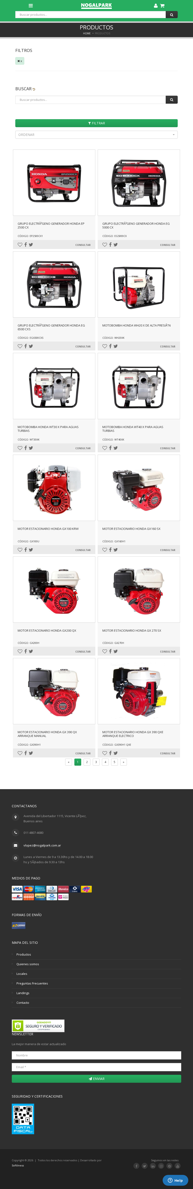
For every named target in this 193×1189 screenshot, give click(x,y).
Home (87, 33)
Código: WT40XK (113, 439)
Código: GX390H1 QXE (116, 744)
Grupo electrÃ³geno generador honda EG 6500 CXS (51, 327)
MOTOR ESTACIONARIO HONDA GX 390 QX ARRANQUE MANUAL (47, 734)
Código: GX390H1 (29, 744)
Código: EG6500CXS (30, 337)
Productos (23, 954)
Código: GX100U (28, 541)
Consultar (83, 245)
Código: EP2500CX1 (30, 236)
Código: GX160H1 (113, 541)
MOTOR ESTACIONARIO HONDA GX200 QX (47, 630)
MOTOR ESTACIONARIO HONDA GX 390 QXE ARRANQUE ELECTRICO (132, 734)
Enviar (98, 1078)
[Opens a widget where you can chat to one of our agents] (175, 1181)
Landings (22, 993)
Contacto (22, 1002)
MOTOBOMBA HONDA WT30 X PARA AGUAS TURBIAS (48, 429)
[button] (96, 135)
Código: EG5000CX (114, 236)
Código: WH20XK (113, 337)
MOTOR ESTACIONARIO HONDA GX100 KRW (48, 529)
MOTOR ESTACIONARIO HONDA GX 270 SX (131, 630)
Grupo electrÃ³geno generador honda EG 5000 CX (136, 225)
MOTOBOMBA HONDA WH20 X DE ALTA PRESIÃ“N (136, 325)
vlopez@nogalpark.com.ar (42, 845)
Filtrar (98, 123)
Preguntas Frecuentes (32, 983)
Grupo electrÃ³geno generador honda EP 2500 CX (51, 225)
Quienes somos (27, 964)
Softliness (18, 1165)
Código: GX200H (28, 643)
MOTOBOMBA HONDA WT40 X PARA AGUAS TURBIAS (132, 429)
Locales (21, 974)
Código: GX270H (113, 643)
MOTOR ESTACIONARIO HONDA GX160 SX (131, 529)
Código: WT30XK (29, 439)
